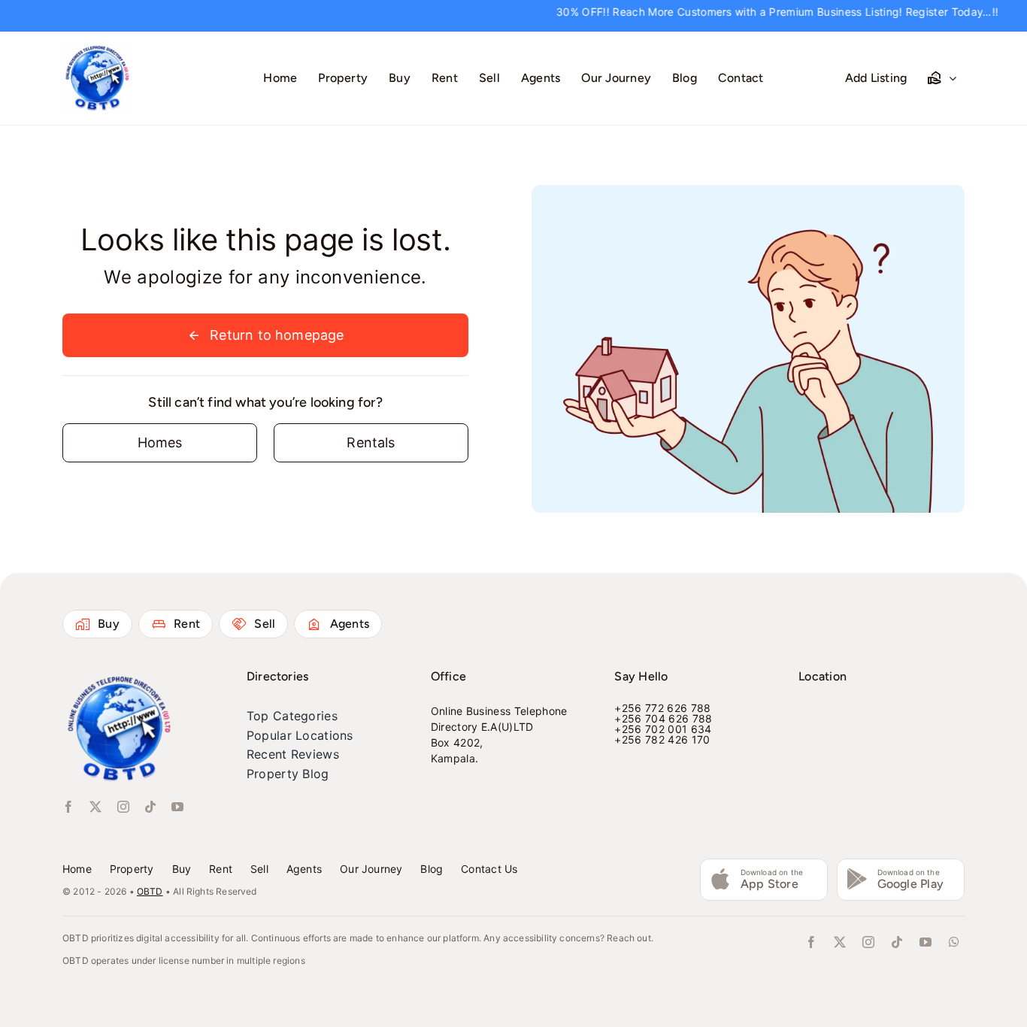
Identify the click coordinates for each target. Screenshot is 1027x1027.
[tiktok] (150, 807)
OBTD (150, 891)
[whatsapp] (954, 942)
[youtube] (177, 807)
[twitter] (95, 807)
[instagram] (123, 807)
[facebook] (68, 807)
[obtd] (97, 50)
